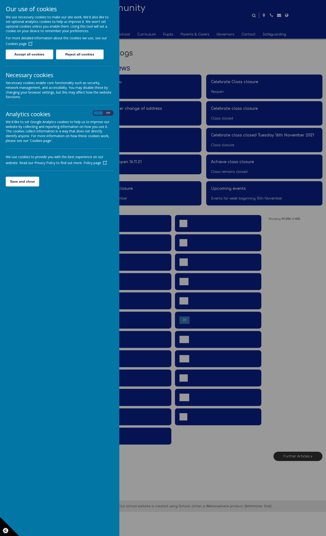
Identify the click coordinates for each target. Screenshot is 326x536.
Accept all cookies (29, 54)
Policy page (92, 162)
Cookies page (16, 43)
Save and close (22, 181)
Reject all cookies (79, 54)
